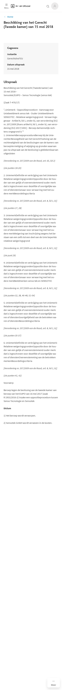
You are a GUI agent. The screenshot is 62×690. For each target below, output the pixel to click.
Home (10, 16)
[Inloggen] (54, 6)
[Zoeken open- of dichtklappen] (48, 6)
